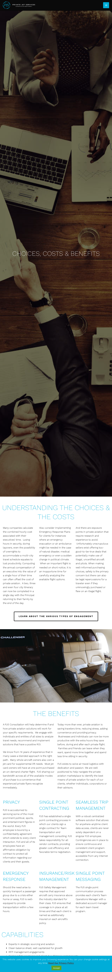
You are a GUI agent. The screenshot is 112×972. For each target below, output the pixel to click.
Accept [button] (56, 968)
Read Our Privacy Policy (61, 963)
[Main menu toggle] (106, 5)
